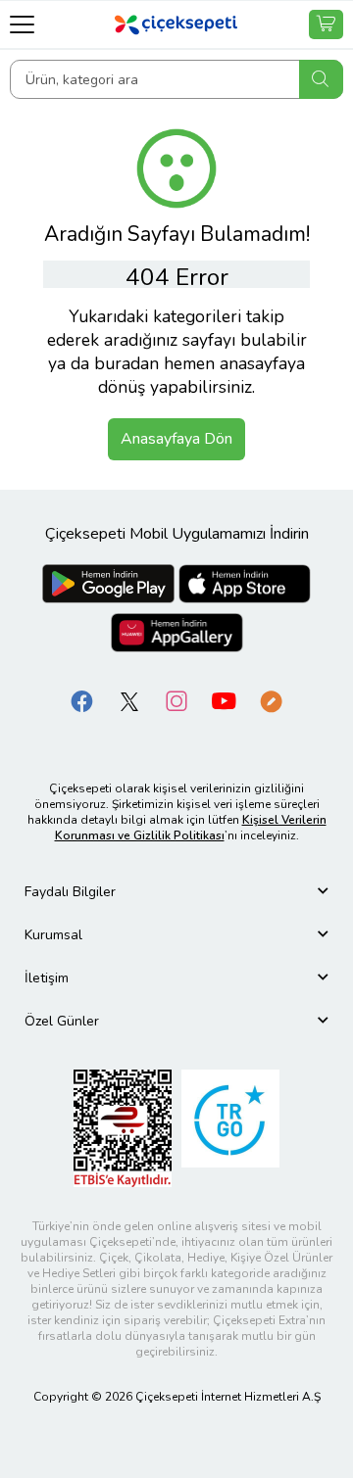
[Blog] (270, 700)
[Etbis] (123, 1127)
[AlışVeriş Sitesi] (326, 24)
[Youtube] (223, 700)
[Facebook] (82, 700)
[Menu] (22, 24)
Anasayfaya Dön (176, 439)
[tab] (176, 892)
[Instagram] (176, 700)
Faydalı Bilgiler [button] (70, 891)
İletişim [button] (47, 978)
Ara (321, 79)
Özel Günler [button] (62, 1021)
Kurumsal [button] (53, 935)
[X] (129, 700)
